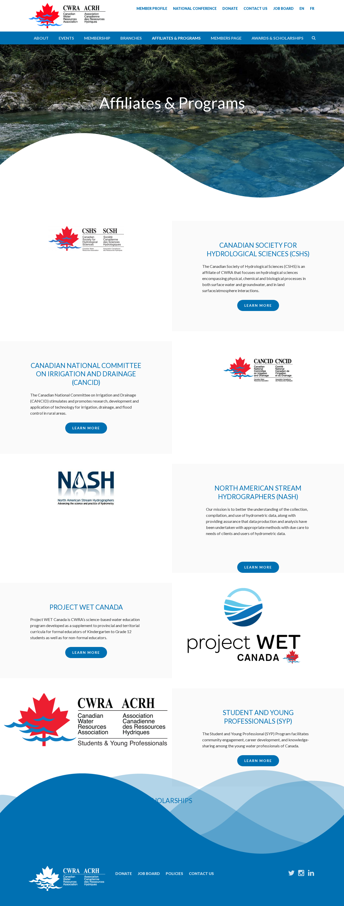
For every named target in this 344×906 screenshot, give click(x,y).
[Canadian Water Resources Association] (67, 20)
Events (66, 38)
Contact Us (201, 873)
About (41, 38)
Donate (123, 873)
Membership (97, 38)
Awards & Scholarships (277, 38)
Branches (131, 38)
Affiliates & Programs (176, 38)
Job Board (149, 873)
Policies (174, 873)
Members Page (226, 38)
